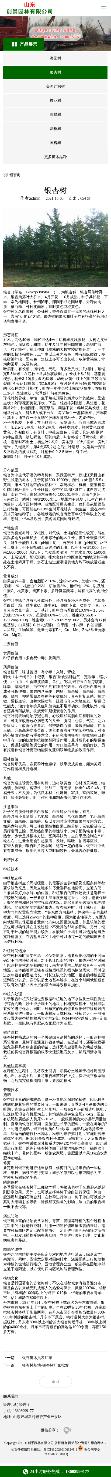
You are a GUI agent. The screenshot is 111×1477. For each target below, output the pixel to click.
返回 (55, 1382)
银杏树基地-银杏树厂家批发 (36, 1365)
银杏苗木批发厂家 (27, 1358)
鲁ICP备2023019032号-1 (60, 1450)
